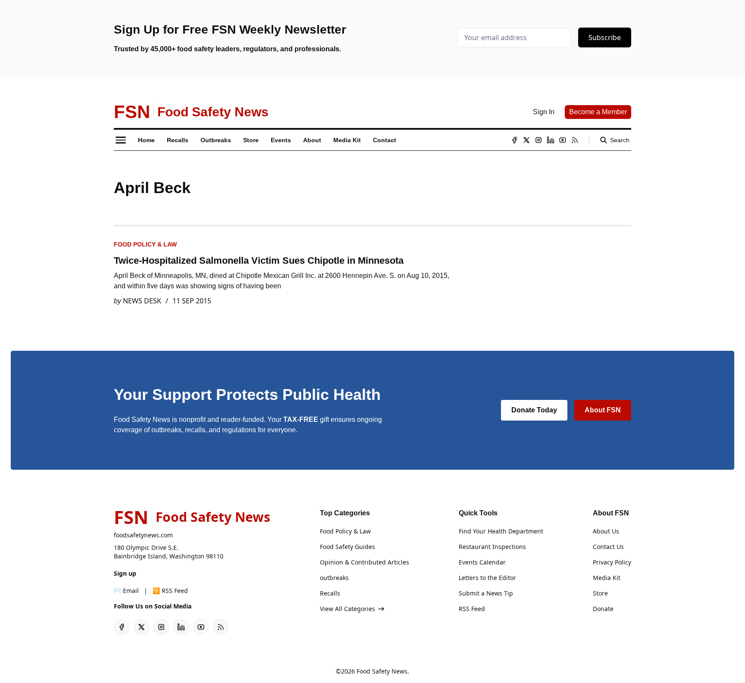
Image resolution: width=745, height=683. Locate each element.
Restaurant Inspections (492, 547)
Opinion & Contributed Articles (364, 562)
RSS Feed (472, 609)
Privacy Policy (612, 562)
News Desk (142, 301)
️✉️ (126, 590)
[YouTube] (563, 140)
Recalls (330, 593)
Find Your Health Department (501, 531)
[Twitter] (526, 140)
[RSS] (575, 140)
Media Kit (606, 578)
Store (600, 593)
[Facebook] (514, 140)
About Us (606, 531)
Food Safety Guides (347, 547)
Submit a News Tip (486, 593)
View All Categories (347, 609)
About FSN (603, 410)
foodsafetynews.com (143, 535)
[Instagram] (538, 140)
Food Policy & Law (145, 244)
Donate (603, 609)
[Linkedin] (550, 140)
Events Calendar (482, 562)
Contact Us (608, 547)
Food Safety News (382, 671)
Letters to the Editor (487, 578)
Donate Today (534, 410)
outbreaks (334, 578)
